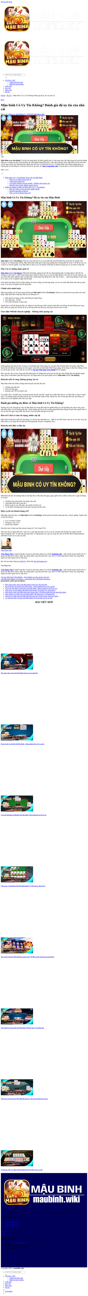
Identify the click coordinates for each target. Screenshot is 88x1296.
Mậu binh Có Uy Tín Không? (11, 273)
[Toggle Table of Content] (2, 174)
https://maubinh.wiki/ (50, 166)
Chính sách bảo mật (16, 82)
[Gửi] (6, 77)
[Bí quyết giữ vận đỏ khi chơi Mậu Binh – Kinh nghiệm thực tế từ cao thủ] (17, 740)
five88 (3, 1235)
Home (3, 95)
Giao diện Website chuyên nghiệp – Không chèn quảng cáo (29, 183)
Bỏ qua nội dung (6, 2)
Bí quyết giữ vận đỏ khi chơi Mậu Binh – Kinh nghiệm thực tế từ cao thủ (30, 586)
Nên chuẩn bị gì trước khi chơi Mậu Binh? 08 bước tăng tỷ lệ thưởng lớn (29, 594)
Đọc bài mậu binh (11, 1224)
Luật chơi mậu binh (11, 1222)
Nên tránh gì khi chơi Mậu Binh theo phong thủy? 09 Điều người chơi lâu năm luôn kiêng (35, 592)
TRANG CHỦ (10, 80)
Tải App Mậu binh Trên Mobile (44, 370)
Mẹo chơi (8, 90)
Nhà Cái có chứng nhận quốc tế (20, 179)
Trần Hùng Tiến (38, 114)
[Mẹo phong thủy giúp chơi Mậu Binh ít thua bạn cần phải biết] (17, 669)
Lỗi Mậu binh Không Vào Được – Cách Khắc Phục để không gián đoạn (25, 579)
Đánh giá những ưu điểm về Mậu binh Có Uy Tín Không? (25, 187)
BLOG (7, 92)
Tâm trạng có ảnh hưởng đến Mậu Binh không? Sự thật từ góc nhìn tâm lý (30, 590)
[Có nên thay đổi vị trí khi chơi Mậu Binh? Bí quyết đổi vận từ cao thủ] (17, 1166)
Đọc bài (8, 88)
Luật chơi (8, 86)
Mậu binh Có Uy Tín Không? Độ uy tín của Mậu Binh (23, 178)
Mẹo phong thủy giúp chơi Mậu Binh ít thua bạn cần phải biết (26, 585)
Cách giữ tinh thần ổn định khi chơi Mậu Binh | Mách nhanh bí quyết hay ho (31, 588)
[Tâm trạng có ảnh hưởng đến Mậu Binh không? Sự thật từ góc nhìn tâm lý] (17, 882)
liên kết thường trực (40, 561)
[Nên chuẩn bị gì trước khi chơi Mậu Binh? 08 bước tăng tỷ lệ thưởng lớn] (17, 1024)
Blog (6, 1227)
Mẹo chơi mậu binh (11, 1225)
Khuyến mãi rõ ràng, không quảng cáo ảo (23, 185)
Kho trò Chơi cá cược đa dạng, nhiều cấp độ (24, 189)
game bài (4, 1231)
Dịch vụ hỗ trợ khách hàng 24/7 (20, 193)
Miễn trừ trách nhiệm (16, 84)
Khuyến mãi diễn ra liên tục (18, 191)
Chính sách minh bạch (17, 181)
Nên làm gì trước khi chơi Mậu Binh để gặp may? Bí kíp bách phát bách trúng (31, 596)
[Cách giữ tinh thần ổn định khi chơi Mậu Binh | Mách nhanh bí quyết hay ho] (17, 811)
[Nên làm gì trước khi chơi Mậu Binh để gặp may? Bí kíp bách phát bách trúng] (17, 1095)
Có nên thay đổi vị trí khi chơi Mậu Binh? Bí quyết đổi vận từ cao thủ (28, 598)
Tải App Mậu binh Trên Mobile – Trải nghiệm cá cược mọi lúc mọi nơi (25, 577)
